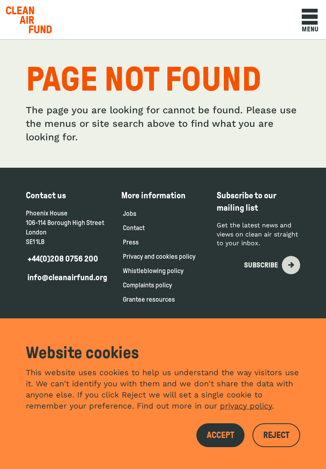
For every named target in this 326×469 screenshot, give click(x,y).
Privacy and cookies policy (159, 256)
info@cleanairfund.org (67, 277)
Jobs (129, 213)
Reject (276, 435)
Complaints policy (148, 285)
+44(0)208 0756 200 (62, 259)
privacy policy (246, 406)
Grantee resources (149, 299)
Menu (310, 29)
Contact (134, 228)
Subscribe (261, 265)
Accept (220, 435)
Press (131, 242)
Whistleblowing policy (153, 271)
